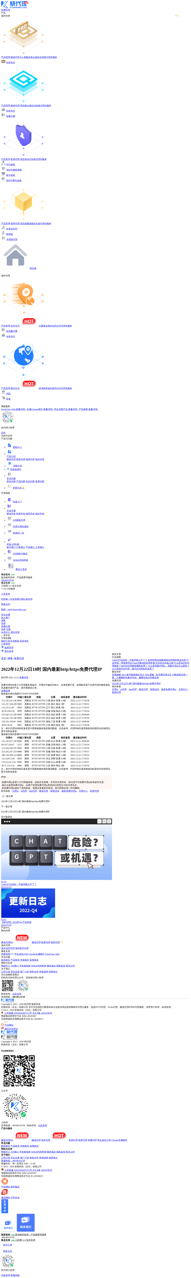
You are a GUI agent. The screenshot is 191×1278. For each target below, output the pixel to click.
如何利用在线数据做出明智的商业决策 (167, 660)
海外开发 (39, 514)
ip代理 (24, 791)
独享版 (9, 234)
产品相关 (15, 960)
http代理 (33, 791)
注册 (8, 629)
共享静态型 (12, 239)
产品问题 (20, 481)
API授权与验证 (20, 553)
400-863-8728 (7, 580)
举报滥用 (43, 972)
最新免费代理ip (69, 791)
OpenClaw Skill (52, 954)
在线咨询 (5, 1275)
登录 (3, 623)
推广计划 (24, 972)
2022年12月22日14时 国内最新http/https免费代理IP (136, 683)
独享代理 (30, 459)
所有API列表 (13, 544)
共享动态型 (11, 229)
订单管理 (5, 644)
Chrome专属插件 (37, 954)
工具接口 (39, 547)
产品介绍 (11, 456)
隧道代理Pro (7, 942)
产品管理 (5, 57)
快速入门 (17, 501)
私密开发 (20, 514)
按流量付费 (11, 331)
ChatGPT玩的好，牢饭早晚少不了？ (129, 660)
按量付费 (10, 116)
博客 (10, 658)
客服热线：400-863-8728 (13, 1160)
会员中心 (5, 632)
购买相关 (5, 960)
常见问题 (11, 478)
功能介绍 (17, 466)
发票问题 (39, 481)
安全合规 (15, 972)
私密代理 (20, 459)
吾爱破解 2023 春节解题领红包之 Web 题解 (133, 675)
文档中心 (83, 791)
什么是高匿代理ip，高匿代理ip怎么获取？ (168, 666)
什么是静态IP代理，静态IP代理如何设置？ (133, 669)
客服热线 (15, 1275)
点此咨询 (16, 994)
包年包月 (10, 62)
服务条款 (51, 966)
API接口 (15, 966)
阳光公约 (70, 966)
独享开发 (30, 514)
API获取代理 (19, 520)
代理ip (15, 791)
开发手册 (11, 511)
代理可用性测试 (21, 526)
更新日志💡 (19, 488)
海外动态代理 (8, 948)
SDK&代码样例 (20, 560)
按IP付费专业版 (14, 180)
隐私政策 (60, 966)
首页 (3, 658)
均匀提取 (10, 164)
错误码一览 (18, 533)
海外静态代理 (22, 948)
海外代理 (39, 459)
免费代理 (19, 658)
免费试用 (5, 691)
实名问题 (30, 481)
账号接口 (11, 547)
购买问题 (11, 481)
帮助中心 (17, 447)
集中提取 (10, 175)
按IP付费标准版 (14, 170)
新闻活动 (54, 791)
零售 (8, 399)
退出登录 (15, 632)
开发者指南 (24, 966)
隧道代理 (11, 459)
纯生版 (33, 268)
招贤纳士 (53, 972)
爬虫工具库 (21, 569)
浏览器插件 (15, 469)
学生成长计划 (21, 954)
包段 (8, 393)
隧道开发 (11, 514)
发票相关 (34, 960)
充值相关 (24, 960)
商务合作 (34, 972)
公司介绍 (5, 972)
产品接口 (30, 547)
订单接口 (20, 547)
